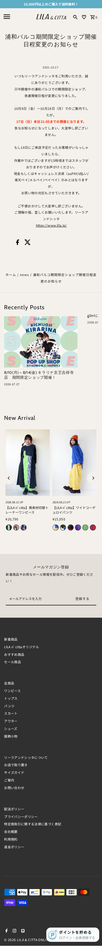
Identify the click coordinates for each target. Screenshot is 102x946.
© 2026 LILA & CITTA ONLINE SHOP (33, 939)
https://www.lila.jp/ (51, 225)
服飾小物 (10, 736)
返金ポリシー (14, 846)
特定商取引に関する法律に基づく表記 (32, 823)
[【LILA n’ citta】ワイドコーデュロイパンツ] (74, 462)
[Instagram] (13, 931)
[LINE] (22, 931)
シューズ (10, 728)
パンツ (9, 706)
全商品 (9, 683)
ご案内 (9, 780)
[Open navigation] (17, 16)
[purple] (78, 527)
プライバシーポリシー (21, 816)
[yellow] (55, 527)
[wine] (16, 527)
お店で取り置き (16, 764)
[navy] (23, 527)
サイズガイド (14, 772)
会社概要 (10, 831)
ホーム (10, 274)
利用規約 (10, 839)
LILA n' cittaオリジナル (21, 646)
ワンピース (12, 690)
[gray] (8, 527)
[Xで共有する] (27, 243)
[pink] (92, 527)
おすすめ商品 (14, 654)
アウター (10, 720)
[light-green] (85, 527)
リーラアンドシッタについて (26, 757)
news (24, 274)
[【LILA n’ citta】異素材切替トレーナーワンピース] (27, 462)
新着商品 (10, 639)
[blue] (63, 527)
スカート (10, 713)
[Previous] (9, 478)
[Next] (93, 478)
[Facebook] (6, 931)
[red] (70, 527)
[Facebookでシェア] (17, 243)
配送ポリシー (14, 808)
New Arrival (19, 417)
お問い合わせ (14, 787)
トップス (10, 698)
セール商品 (12, 661)
